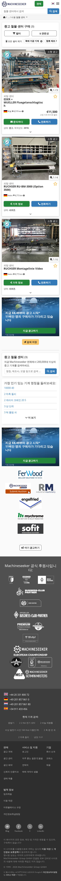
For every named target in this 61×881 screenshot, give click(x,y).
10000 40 (9, 388)
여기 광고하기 (31, 547)
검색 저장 (31, 342)
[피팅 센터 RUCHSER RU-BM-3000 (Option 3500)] (30, 158)
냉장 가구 (38, 737)
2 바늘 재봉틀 (46, 722)
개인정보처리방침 (50, 872)
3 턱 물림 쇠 (10, 412)
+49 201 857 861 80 (19, 704)
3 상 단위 (9, 406)
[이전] (4, 71)
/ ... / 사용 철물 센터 (15, 17)
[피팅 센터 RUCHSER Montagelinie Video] (30, 240)
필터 (18, 33)
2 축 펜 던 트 (50, 730)
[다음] (56, 71)
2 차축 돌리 (10, 394)
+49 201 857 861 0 (19, 699)
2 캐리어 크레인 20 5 (15, 400)
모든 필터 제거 (14, 41)
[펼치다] (30, 131)
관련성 (45, 33)
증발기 (11, 722)
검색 (54, 11)
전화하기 (46, 121)
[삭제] (41, 41)
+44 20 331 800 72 (19, 694)
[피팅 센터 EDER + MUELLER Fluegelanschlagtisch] (30, 71)
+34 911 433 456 (18, 709)
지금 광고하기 (30, 330)
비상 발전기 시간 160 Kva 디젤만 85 (22, 730)
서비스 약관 (10, 875)
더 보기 (32, 417)
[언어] (53, 4)
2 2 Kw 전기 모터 (27, 722)
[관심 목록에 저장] (55, 96)
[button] (57, 4)
